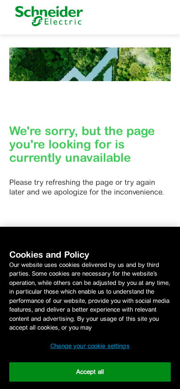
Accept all (90, 371)
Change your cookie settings (90, 345)
